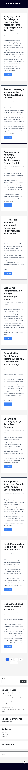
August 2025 (4, 736)
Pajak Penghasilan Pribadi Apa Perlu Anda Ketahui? (14, 547)
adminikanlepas (18, 33)
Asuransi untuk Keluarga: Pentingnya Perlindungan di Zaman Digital (12, 157)
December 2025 (5, 734)
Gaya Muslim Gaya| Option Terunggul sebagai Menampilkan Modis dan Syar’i (14, 359)
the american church (14, 3)
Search (3, 678)
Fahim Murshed (4, 767)
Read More (8, 74)
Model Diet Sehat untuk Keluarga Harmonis (13, 607)
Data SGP (4, 754)
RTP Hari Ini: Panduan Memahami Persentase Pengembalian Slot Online (12, 226)
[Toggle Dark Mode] (24, 761)
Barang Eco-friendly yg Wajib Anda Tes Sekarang (13, 422)
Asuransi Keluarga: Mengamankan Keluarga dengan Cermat (14, 93)
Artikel (5, 35)
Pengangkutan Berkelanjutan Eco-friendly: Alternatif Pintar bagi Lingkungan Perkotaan (13, 23)
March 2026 (4, 732)
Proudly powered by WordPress (7, 766)
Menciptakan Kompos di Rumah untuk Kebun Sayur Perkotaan (14, 485)
